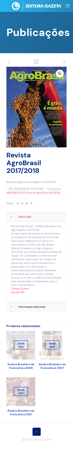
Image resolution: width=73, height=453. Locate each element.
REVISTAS (55, 192)
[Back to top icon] (37, 432)
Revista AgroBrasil (37, 192)
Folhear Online (20, 288)
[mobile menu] (67, 6)
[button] (60, 73)
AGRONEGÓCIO (15, 192)
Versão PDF (18, 292)
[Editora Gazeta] (36, 6)
